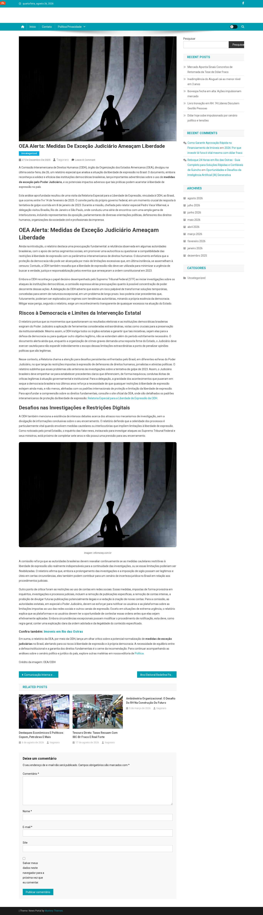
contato (47, 26)
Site (25, 842)
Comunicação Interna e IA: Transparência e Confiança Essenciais (41, 674)
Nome (27, 811)
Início (33, 26)
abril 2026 (193, 226)
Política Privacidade (70, 26)
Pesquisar (189, 38)
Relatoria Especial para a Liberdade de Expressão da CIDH (122, 398)
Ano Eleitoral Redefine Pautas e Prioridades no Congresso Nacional (158, 674)
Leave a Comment (85, 159)
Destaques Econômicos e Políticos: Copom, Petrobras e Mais (41, 735)
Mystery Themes (54, 910)
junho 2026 (194, 212)
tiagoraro (62, 159)
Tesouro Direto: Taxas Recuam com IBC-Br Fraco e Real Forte (95, 735)
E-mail (27, 827)
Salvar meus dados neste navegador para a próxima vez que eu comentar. (33, 872)
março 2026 (195, 234)
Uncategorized (29, 153)
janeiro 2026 (195, 248)
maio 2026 (194, 219)
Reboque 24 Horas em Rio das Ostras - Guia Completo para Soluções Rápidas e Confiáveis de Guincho (215, 164)
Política (139, 653)
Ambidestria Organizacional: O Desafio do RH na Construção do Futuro (150, 700)
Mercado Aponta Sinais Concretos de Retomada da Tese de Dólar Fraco (210, 69)
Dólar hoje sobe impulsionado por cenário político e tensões (212, 118)
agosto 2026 (195, 198)
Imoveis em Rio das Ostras (63, 631)
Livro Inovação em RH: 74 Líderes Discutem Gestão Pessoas (213, 106)
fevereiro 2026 (196, 241)
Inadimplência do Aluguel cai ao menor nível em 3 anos (214, 82)
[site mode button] (234, 27)
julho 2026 (194, 205)
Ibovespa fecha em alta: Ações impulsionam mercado (214, 94)
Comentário (31, 773)
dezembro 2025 (197, 255)
